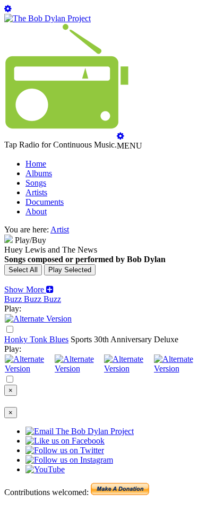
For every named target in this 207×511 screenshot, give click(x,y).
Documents (44, 201)
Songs (35, 182)
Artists (36, 192)
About (36, 211)
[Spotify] (29, 368)
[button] (29, 289)
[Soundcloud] (128, 368)
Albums (38, 173)
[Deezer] (79, 368)
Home (35, 163)
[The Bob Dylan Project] (47, 18)
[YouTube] (38, 318)
